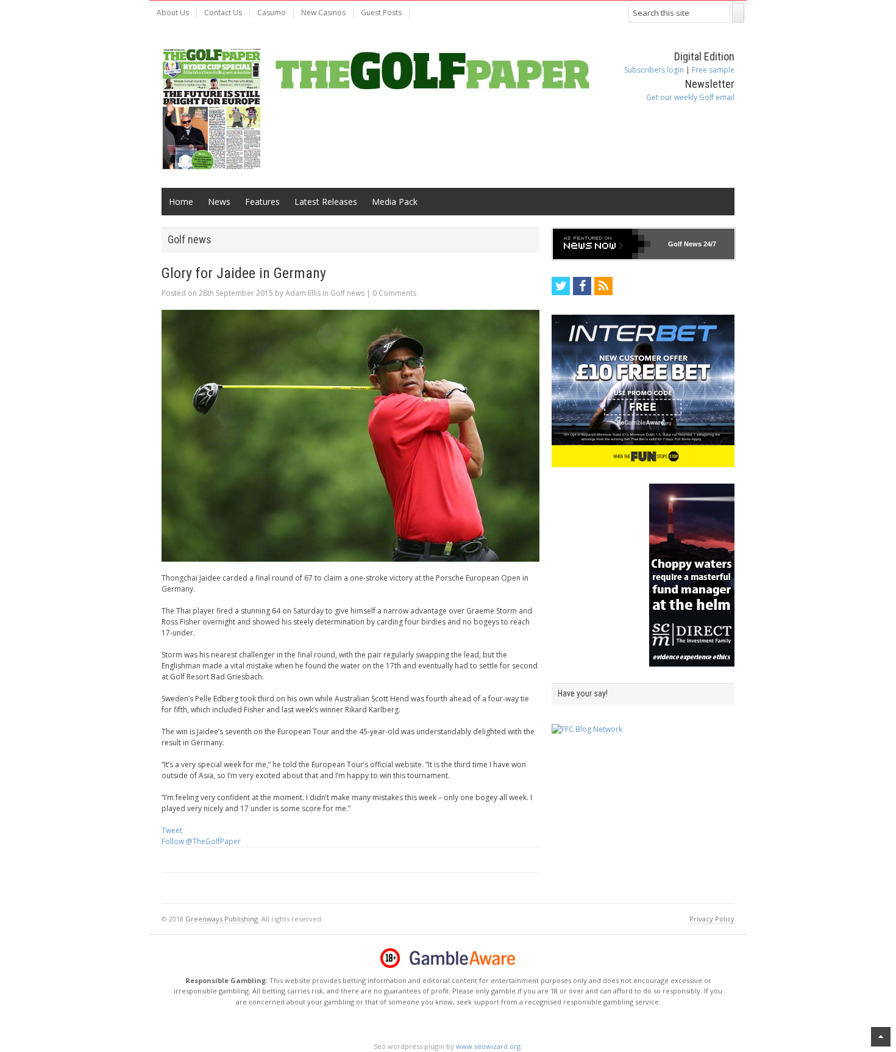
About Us (173, 12)
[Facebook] (582, 286)
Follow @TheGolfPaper (201, 841)
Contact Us (223, 12)
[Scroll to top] (881, 1037)
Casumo (271, 12)
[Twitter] (561, 286)
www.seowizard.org (488, 1046)
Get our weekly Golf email (690, 97)
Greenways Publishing (221, 918)
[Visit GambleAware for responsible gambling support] (463, 958)
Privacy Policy (711, 918)
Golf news (347, 293)
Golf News (685, 244)
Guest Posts (381, 12)
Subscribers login (654, 70)
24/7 (709, 244)
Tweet (172, 830)
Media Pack (395, 201)
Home (181, 201)
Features (262, 201)
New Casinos (323, 12)
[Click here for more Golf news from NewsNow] (601, 244)
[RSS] (603, 286)
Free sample (713, 70)
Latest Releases (325, 201)
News (219, 201)
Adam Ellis (303, 293)
